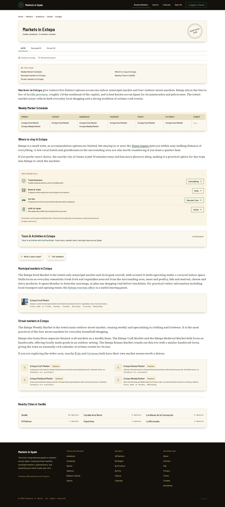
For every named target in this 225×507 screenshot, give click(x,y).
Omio (196, 190)
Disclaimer (167, 485)
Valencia (70, 470)
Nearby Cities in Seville (125, 75)
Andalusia (40, 16)
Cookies (166, 480)
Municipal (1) (36, 48)
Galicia (69, 480)
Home (20, 16)
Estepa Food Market (30, 122)
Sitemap (204, 498)
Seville (50, 16)
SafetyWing (193, 181)
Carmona (93, 353)
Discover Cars (193, 200)
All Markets (119, 456)
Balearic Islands (73, 475)
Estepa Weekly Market (31, 126)
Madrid (69, 466)
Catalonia (71, 461)
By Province (120, 466)
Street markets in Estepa (32, 79)
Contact (167, 461)
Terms (166, 475)
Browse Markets (141, 4)
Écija (78, 353)
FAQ (164, 466)
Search (155, 4)
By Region (119, 461)
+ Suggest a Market (196, 5)
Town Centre (140, 146)
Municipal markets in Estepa (33, 75)
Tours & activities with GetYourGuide (37, 240)
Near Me (178, 4)
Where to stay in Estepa (125, 71)
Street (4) (51, 48)
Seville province (37, 94)
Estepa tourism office (81, 288)
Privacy (166, 470)
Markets (29, 16)
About (166, 456)
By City (118, 470)
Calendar (167, 4)
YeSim (196, 209)
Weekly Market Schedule (31, 71)
